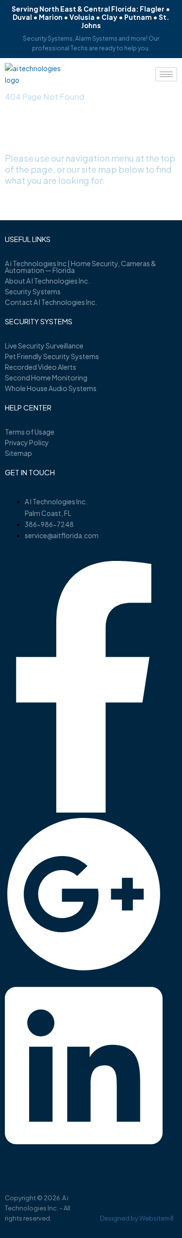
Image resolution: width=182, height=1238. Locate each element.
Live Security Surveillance (44, 345)
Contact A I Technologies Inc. (51, 302)
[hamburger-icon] (166, 74)
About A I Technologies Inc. (47, 280)
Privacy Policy (27, 442)
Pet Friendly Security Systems (52, 356)
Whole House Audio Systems (51, 388)
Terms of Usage (29, 431)
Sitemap (18, 453)
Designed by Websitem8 (137, 1218)
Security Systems (33, 291)
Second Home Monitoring (46, 377)
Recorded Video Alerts (40, 366)
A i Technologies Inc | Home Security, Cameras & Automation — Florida (80, 266)
